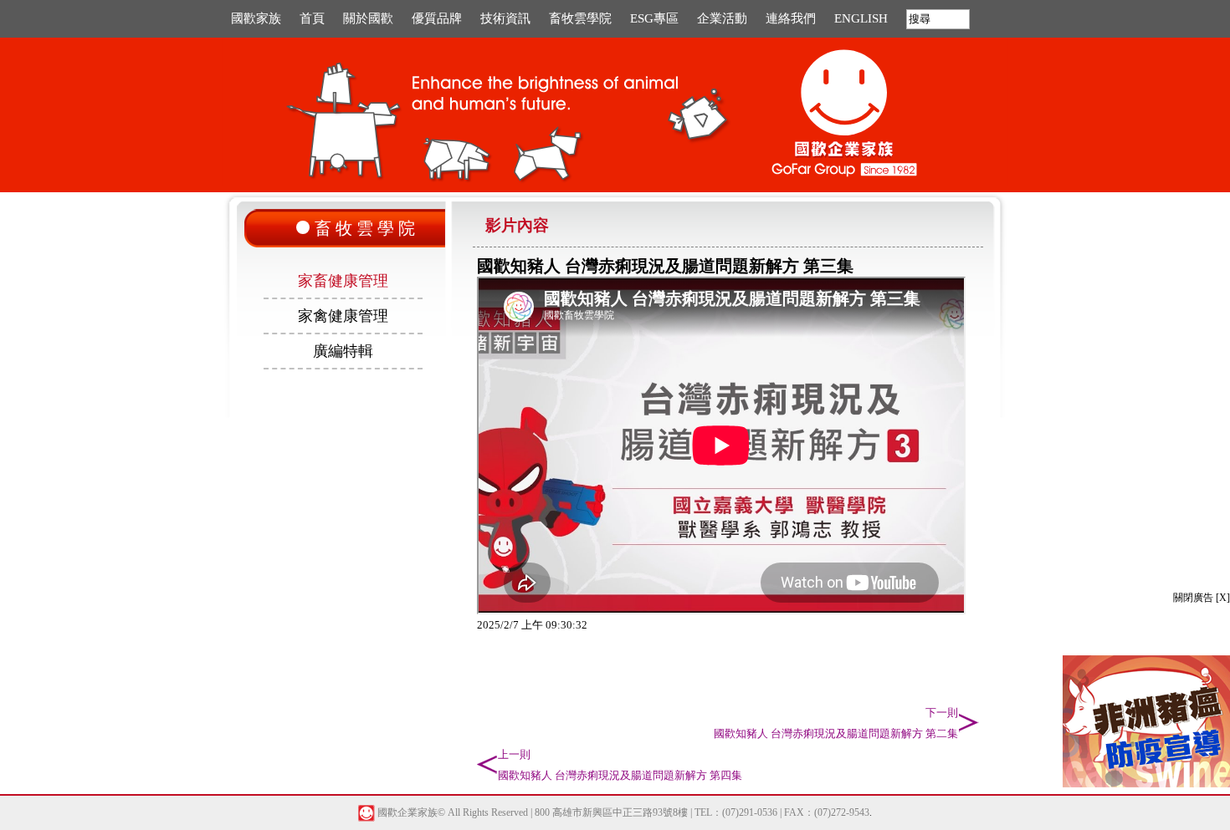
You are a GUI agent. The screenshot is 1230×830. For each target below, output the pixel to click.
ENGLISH (861, 18)
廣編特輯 (343, 351)
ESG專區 (654, 18)
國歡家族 (256, 18)
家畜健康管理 (343, 280)
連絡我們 (791, 18)
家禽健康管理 (343, 316)
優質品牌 (437, 18)
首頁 (312, 18)
